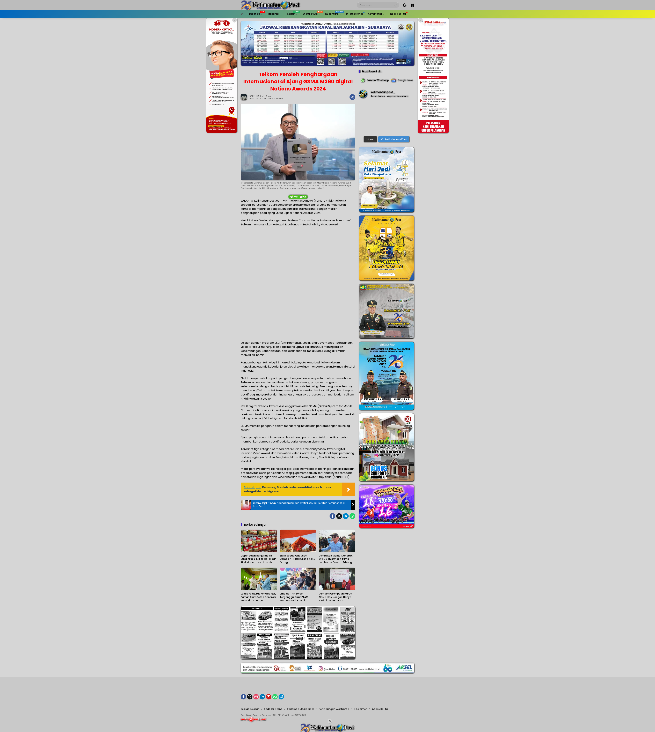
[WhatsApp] (352, 516)
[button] (395, 5)
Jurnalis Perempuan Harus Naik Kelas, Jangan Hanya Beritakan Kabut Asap (335, 597)
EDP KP (251, 96)
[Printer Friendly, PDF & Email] (298, 197)
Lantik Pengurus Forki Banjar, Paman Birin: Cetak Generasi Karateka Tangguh (258, 597)
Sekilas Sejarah (250, 709)
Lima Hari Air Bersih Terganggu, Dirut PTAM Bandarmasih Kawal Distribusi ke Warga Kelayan (297, 597)
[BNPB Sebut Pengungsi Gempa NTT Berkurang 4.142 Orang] (298, 541)
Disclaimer (360, 709)
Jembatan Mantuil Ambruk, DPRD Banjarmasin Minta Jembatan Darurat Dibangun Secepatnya (337, 559)
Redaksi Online (273, 709)
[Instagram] (256, 696)
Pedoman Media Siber (300, 709)
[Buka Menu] (412, 5)
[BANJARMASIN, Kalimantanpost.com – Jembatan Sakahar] (386, 118)
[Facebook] (332, 516)
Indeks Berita (380, 709)
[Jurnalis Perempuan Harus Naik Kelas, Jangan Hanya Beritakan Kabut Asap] (337, 579)
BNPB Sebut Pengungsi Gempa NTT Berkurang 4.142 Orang (297, 559)
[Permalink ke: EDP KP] (245, 97)
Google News (405, 80)
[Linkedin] (262, 696)
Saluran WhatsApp (378, 80)
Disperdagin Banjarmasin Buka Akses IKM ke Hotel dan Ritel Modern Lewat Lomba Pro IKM (258, 559)
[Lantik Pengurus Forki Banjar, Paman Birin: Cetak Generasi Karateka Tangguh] (259, 579)
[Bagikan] (352, 97)
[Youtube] (268, 696)
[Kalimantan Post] (270, 5)
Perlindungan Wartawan (334, 709)
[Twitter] (339, 516)
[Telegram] (346, 516)
